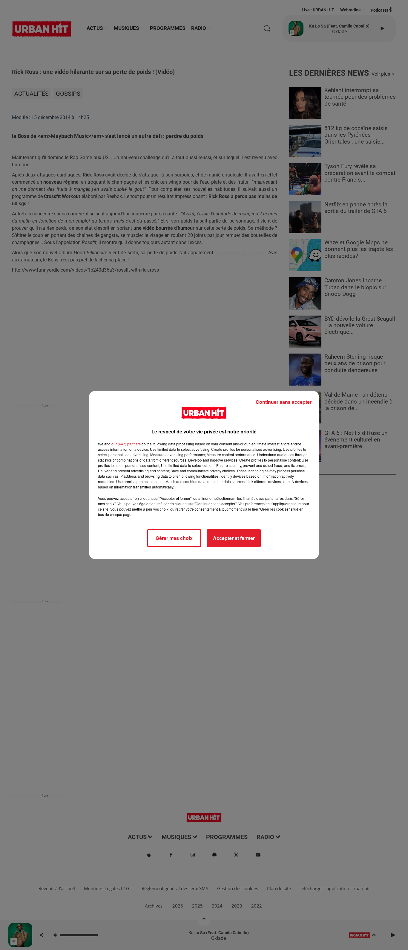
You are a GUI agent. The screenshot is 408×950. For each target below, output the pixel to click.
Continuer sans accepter (284, 401)
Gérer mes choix (174, 538)
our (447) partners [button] (126, 443)
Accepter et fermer (234, 538)
